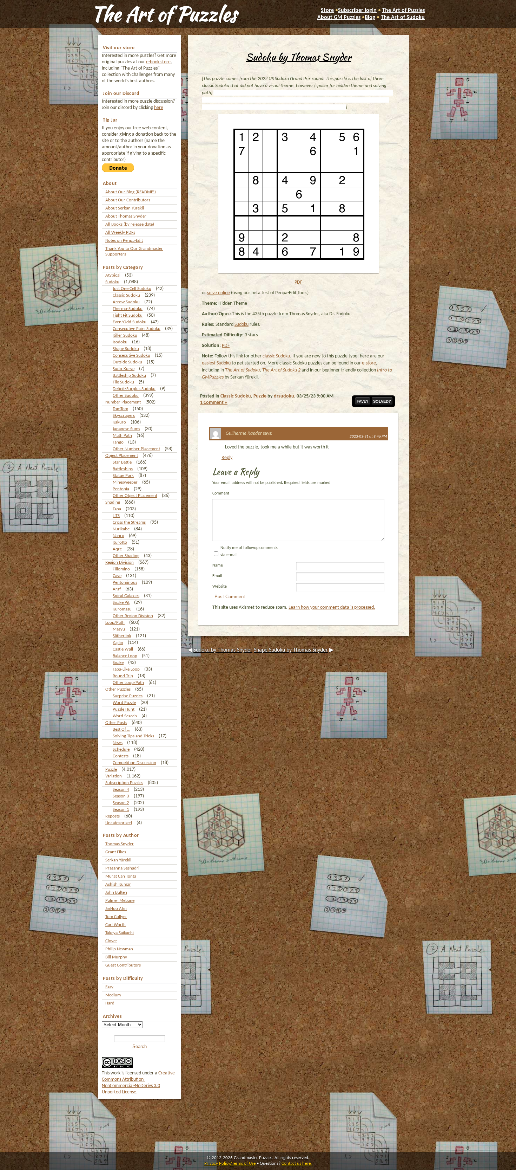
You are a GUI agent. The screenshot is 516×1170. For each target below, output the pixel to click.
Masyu (119, 629)
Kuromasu (122, 609)
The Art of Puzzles (164, 14)
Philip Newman (119, 949)
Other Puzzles (118, 689)
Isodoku (120, 342)
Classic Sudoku (126, 295)
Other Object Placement (135, 495)
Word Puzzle (124, 702)
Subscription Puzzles (124, 783)
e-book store (158, 62)
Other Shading (126, 556)
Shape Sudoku (126, 349)
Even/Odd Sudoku (129, 322)
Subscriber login (357, 10)
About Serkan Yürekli (124, 208)
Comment (220, 493)
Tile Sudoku (123, 382)
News (118, 743)
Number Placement (123, 402)
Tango (118, 442)
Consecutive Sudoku (131, 355)
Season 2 (121, 803)
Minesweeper (125, 482)
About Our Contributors (127, 200)
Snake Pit (121, 602)
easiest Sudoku (216, 363)
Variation (113, 776)
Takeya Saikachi (119, 933)
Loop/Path (115, 622)
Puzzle (111, 769)
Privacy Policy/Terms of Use (230, 1163)
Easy (109, 987)
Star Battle (122, 462)
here (158, 107)
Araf (117, 589)
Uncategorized (118, 823)
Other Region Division (133, 616)
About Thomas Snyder (125, 216)
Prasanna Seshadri (122, 868)
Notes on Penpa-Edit (124, 240)
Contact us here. (297, 1163)
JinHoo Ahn (116, 908)
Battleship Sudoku (129, 375)
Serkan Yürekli (118, 860)
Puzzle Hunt (123, 709)
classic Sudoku (276, 356)
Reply (226, 457)
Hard (109, 1003)
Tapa (117, 509)
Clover (111, 941)
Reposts (112, 816)
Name (217, 565)
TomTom (120, 409)
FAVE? (363, 401)
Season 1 (121, 809)
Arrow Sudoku (126, 302)
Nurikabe (121, 529)
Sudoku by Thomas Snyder (298, 57)
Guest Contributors (123, 965)
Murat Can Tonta (120, 876)
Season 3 (121, 796)
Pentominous (125, 582)
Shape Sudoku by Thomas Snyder (291, 650)
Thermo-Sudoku (128, 308)
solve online (218, 293)
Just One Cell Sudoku (132, 288)
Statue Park (123, 475)
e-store (369, 363)
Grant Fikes (115, 852)
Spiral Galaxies (126, 596)
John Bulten (116, 892)
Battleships (123, 469)
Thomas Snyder (119, 844)
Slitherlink (122, 636)
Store (327, 10)
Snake (118, 662)
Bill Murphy (116, 957)
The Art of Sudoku (403, 17)
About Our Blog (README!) (130, 192)
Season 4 (121, 789)
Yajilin (118, 642)
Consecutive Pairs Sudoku (136, 329)
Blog (370, 17)
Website (219, 586)
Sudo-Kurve (123, 369)
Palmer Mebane (119, 900)
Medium (113, 995)
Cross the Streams (129, 522)
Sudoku (112, 282)
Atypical (112, 275)
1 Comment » (213, 402)
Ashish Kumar (118, 884)
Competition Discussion (134, 763)
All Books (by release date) (129, 224)
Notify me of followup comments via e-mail (249, 551)
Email (217, 576)
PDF (298, 282)
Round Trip (123, 676)
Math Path (122, 435)
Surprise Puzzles (128, 696)
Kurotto (120, 542)
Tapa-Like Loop (126, 669)
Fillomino (121, 569)
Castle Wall (123, 649)
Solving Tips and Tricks (133, 736)
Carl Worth (115, 925)
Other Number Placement (136, 449)
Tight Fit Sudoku (128, 315)
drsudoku (284, 396)
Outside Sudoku (127, 362)
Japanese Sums (126, 429)
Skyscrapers (124, 415)
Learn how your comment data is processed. (332, 607)
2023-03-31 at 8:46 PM (368, 437)
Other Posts (116, 722)
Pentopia (121, 489)
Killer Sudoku (125, 335)
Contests (120, 756)
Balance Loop (125, 656)
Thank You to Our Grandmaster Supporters (134, 251)
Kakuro (119, 422)
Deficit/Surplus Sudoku (134, 389)
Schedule (121, 749)
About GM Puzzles (338, 17)
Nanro (118, 536)
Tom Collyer (116, 916)
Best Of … (121, 729)
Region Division (119, 562)
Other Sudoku (126, 395)
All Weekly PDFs (120, 232)
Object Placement (121, 455)
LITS (116, 515)
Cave (117, 576)
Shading (112, 502)
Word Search (125, 716)
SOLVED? (382, 401)
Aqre (117, 549)
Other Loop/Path (128, 682)
